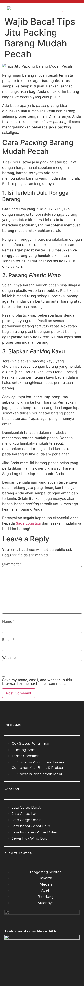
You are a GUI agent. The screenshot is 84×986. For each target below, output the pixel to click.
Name (8, 621)
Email (8, 639)
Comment (12, 564)
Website (9, 657)
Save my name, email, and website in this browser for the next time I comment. (37, 681)
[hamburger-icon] (67, 9)
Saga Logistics (28, 523)
